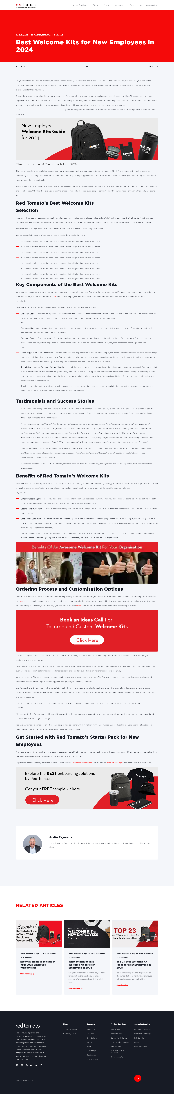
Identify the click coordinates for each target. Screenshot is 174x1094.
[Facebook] (17, 1065)
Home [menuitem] (65, 1024)
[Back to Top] (137, 1078)
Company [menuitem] (119, 5)
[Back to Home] (26, 5)
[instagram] (26, 1065)
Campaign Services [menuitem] (142, 1024)
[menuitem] (89, 5)
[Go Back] (87, 67)
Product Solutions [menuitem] (79, 5)
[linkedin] (21, 1065)
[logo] (28, 1026)
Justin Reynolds (22, 35)
